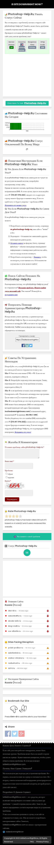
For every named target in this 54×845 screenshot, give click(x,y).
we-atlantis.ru (14, 631)
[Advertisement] (28, 75)
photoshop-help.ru (35, 103)
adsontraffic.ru (14, 615)
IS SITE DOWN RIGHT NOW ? (27, 4)
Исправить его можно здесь (15, 205)
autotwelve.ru (14, 653)
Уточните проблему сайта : (24, 447)
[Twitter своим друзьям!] (30, 344)
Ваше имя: (9, 461)
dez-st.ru (12, 610)
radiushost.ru (14, 663)
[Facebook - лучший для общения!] (23, 344)
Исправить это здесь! (23, 432)
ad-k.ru (11, 668)
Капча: (8, 481)
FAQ (32, 841)
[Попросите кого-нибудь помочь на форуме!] (27, 344)
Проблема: (9, 470)
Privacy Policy (42, 841)
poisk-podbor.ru (15, 647)
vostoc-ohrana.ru (16, 658)
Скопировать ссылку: (27, 336)
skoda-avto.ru (14, 621)
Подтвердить (12, 499)
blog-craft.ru (14, 626)
